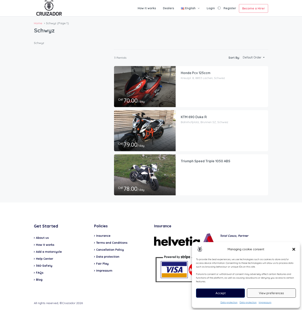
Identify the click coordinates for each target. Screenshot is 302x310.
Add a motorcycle (49, 252)
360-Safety (44, 266)
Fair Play (102, 263)
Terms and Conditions (111, 243)
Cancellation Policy (110, 250)
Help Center (44, 259)
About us (42, 238)
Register (230, 8)
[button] (294, 249)
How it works (147, 8)
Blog (39, 279)
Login (211, 8)
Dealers (168, 8)
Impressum (265, 302)
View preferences (271, 293)
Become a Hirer (253, 8)
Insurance (103, 236)
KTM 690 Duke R (194, 117)
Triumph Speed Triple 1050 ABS (205, 161)
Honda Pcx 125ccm (195, 73)
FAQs (39, 273)
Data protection (228, 302)
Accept (221, 293)
